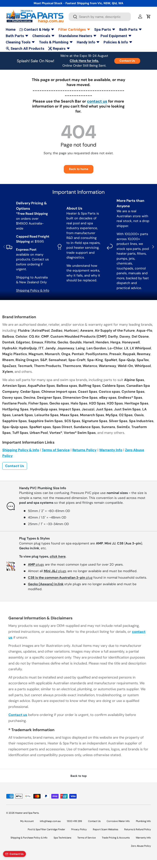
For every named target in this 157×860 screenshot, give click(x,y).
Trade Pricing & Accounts (116, 837)
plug (60, 577)
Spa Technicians (62, 837)
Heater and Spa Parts (27, 812)
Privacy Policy (79, 829)
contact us (97, 101)
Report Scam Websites (105, 829)
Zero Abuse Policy (141, 846)
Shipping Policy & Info (32, 290)
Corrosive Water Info (118, 821)
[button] (148, 16)
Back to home (78, 169)
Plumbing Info (143, 821)
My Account (27, 821)
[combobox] (100, 16)
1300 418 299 (74, 821)
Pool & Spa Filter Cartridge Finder (46, 829)
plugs (36, 564)
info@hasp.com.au (50, 821)
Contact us (17, 715)
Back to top (78, 776)
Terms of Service (56, 450)
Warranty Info (110, 450)
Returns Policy (84, 450)
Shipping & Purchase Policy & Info (29, 837)
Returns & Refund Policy (137, 829)
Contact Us (127, 61)
